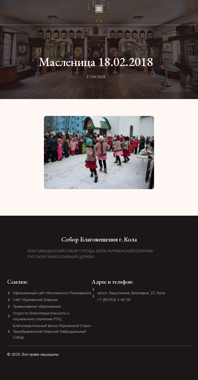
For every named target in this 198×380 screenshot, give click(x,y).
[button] (99, 9)
